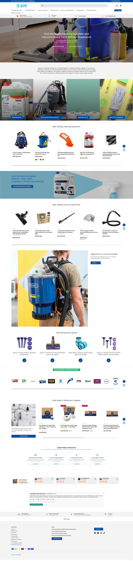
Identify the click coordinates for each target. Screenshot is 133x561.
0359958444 (37, 1)
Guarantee (19, 1)
